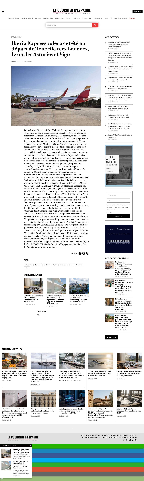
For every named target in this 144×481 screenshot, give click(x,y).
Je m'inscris (93, 258)
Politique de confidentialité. (84, 266)
